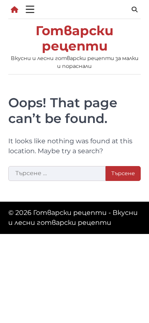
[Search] (134, 9)
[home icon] (14, 9)
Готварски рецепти (74, 38)
